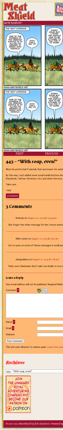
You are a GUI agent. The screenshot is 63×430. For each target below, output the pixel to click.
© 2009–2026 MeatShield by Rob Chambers (27, 423)
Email (10, 328)
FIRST (19, 154)
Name (10, 321)
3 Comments (13, 196)
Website (10, 334)
